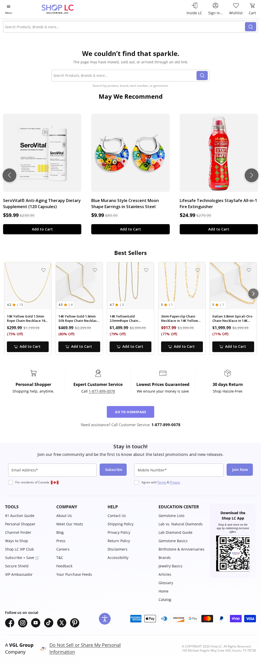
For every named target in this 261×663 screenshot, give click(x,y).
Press (61, 540)
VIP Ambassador (19, 574)
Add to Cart (42, 229)
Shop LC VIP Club (19, 549)
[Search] (250, 26)
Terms (161, 482)
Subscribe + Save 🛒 (22, 557)
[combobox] (124, 26)
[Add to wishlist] (43, 270)
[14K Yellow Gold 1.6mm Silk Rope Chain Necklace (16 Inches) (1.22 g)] (79, 285)
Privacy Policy (119, 532)
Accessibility (118, 557)
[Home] (66, 9)
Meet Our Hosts (69, 524)
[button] (28, 507)
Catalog (165, 599)
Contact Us (117, 515)
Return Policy (119, 540)
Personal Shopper (20, 524)
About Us (64, 515)
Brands (165, 557)
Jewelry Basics (170, 566)
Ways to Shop (16, 540)
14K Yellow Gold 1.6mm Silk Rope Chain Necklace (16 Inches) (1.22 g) (78, 318)
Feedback (64, 566)
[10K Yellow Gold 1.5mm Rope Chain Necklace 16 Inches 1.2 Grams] (27, 285)
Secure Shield (17, 566)
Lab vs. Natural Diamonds (181, 524)
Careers (63, 549)
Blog (60, 532)
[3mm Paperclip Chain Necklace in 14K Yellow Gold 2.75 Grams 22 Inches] (182, 285)
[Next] (253, 294)
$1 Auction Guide (19, 515)
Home (163, 591)
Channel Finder (18, 532)
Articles (165, 574)
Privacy (175, 482)
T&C (59, 557)
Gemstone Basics (173, 540)
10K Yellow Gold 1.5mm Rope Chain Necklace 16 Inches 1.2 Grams (26, 318)
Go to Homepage (130, 412)
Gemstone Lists (172, 515)
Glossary (166, 582)
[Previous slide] (9, 175)
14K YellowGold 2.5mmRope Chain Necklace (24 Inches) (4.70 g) (130, 318)
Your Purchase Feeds (74, 574)
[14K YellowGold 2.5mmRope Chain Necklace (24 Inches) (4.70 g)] (130, 285)
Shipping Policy (121, 524)
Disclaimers (117, 549)
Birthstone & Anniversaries (181, 549)
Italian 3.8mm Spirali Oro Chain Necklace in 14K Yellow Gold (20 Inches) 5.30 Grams (232, 318)
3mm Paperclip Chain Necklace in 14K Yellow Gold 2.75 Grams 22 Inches (179, 318)
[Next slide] (251, 175)
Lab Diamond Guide (175, 532)
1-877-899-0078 (102, 391)
